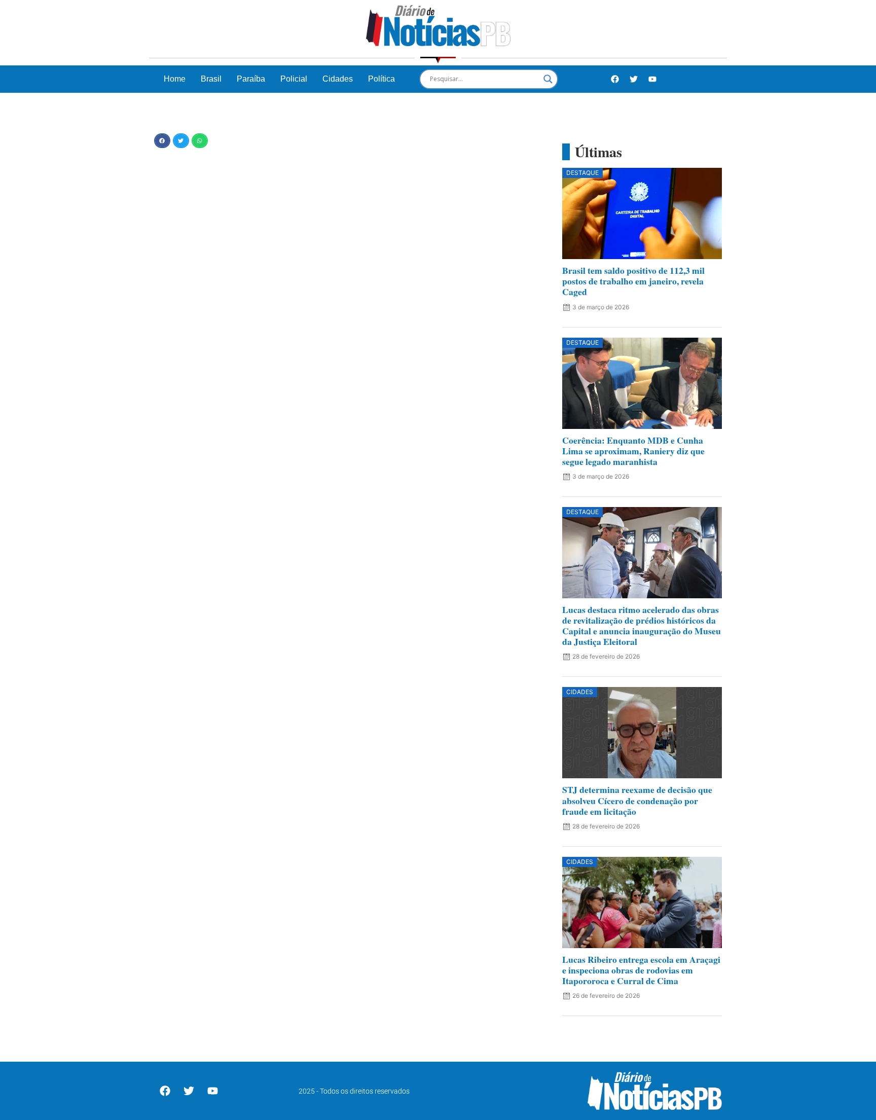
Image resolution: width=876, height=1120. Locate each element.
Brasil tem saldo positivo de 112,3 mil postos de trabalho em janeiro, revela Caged (633, 281)
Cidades (337, 79)
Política (381, 79)
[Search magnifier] (548, 79)
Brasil (211, 79)
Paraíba (251, 79)
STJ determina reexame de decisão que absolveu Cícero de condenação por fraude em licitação (637, 800)
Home (175, 79)
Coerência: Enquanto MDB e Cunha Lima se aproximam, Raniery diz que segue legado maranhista (633, 450)
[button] (162, 140)
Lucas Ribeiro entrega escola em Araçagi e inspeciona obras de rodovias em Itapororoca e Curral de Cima (641, 970)
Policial (293, 79)
